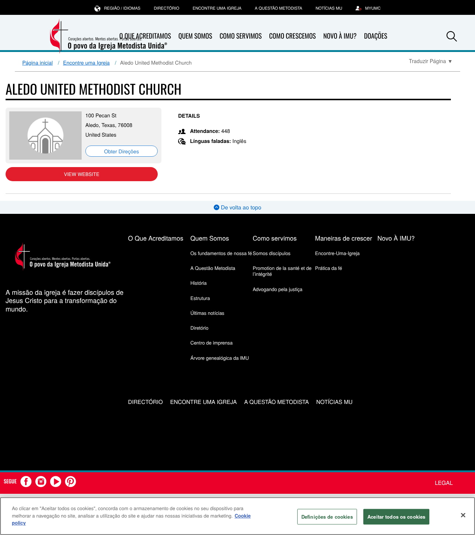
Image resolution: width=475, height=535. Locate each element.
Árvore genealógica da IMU (219, 357)
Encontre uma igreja (217, 8)
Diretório (199, 327)
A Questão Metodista (278, 8)
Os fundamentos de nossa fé (221, 253)
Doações (375, 36)
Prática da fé (328, 267)
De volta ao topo (240, 207)
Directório (166, 8)
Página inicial (37, 62)
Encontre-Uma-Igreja (337, 253)
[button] (451, 36)
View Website (81, 173)
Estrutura (200, 297)
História (198, 282)
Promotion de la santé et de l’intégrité (282, 270)
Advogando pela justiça (277, 289)
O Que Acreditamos (155, 237)
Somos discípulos (272, 253)
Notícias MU (328, 8)
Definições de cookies (327, 516)
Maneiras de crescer (343, 237)
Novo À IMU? (340, 36)
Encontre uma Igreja (86, 62)
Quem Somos (195, 36)
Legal (444, 483)
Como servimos (275, 237)
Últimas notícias (207, 312)
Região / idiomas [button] (122, 8)
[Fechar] (463, 515)
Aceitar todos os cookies (396, 516)
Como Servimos (241, 36)
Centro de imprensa (211, 342)
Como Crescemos (292, 36)
